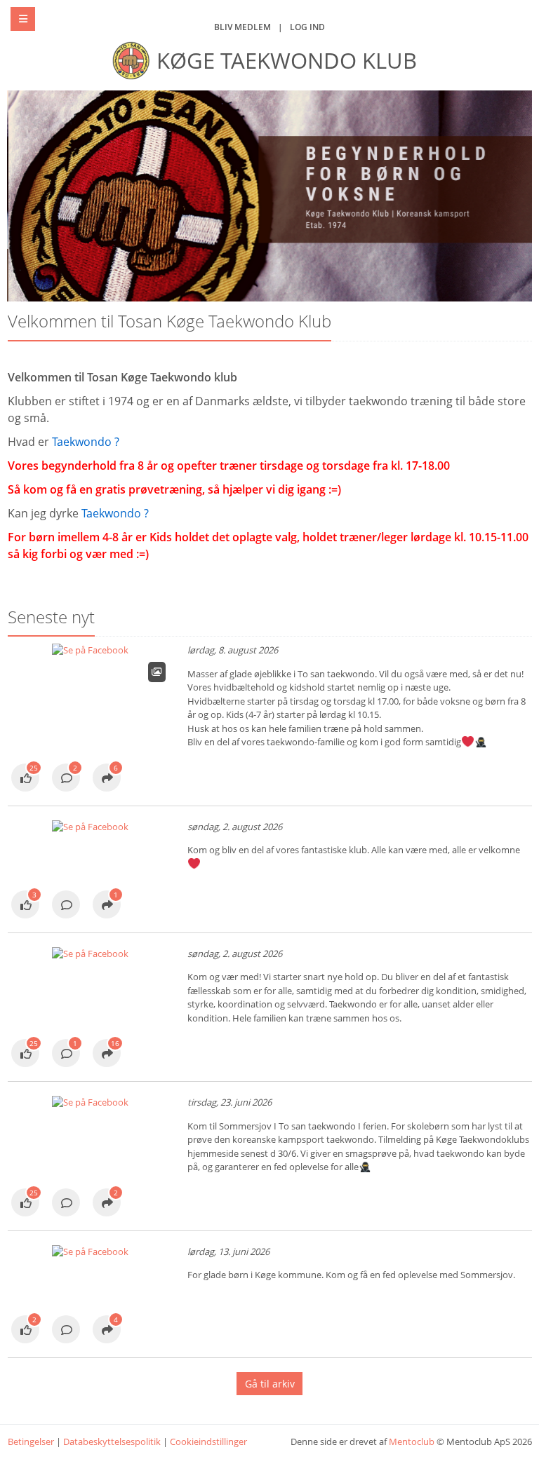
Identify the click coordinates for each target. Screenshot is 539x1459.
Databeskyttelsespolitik (112, 1441)
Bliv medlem (242, 27)
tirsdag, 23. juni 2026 (229, 1102)
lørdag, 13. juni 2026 (228, 1251)
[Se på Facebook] (25, 779)
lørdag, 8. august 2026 (232, 650)
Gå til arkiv (270, 1383)
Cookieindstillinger (208, 1441)
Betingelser (31, 1441)
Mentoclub (411, 1441)
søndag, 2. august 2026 (234, 826)
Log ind (307, 27)
